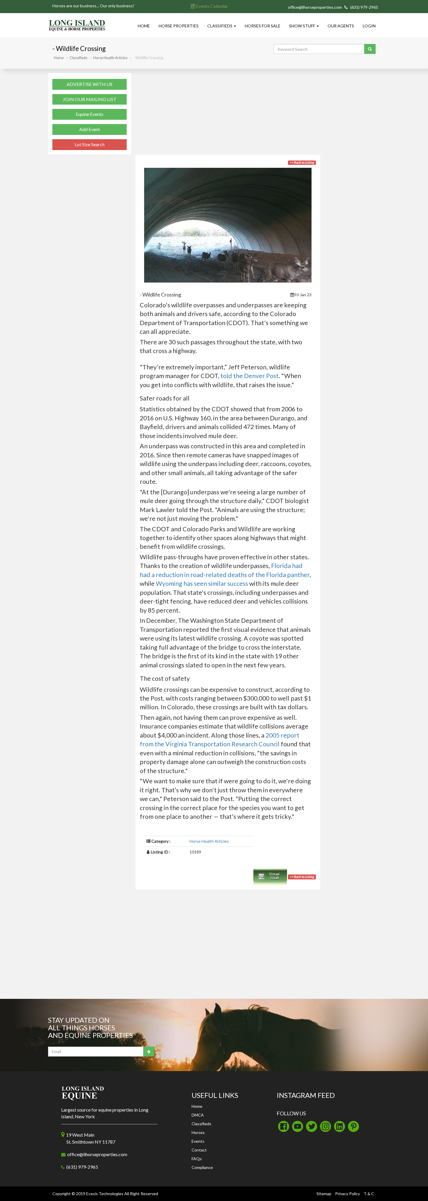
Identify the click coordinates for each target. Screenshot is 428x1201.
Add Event (89, 129)
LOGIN (369, 25)
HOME (144, 25)
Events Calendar (211, 6)
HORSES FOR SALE (262, 25)
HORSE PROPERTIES (179, 25)
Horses (198, 1132)
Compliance (202, 1167)
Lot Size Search (90, 144)
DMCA (198, 1114)
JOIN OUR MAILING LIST (89, 99)
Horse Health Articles (110, 58)
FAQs (197, 1158)
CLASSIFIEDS (220, 25)
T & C (369, 1193)
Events (198, 1141)
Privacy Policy (347, 1193)
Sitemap (323, 1193)
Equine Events (89, 114)
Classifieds (78, 58)
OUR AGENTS (341, 25)
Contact (199, 1149)
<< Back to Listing (302, 162)
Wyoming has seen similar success (202, 583)
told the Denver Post (249, 376)
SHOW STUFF (302, 25)
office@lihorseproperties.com (315, 7)
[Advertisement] (227, 114)
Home (59, 58)
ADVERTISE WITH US (89, 84)
